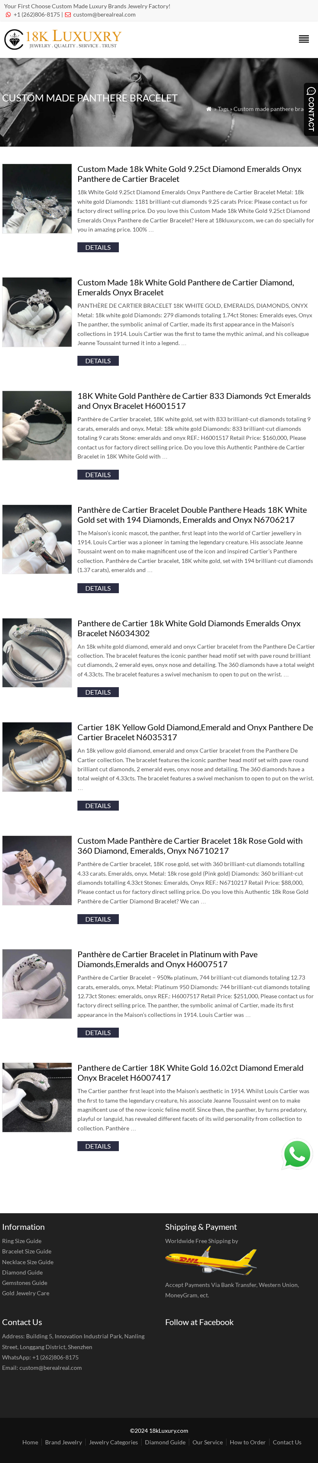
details (98, 247)
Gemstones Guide (24, 1282)
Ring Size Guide (21, 1240)
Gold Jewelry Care (25, 1292)
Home (30, 1442)
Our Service (208, 1442)
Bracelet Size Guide (26, 1251)
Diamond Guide (22, 1272)
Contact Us (287, 1442)
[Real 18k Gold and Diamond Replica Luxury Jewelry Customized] (65, 47)
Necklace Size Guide (27, 1261)
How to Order (248, 1442)
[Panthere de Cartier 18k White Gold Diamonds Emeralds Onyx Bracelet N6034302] (37, 685)
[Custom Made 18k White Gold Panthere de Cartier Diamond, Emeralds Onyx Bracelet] (37, 344)
